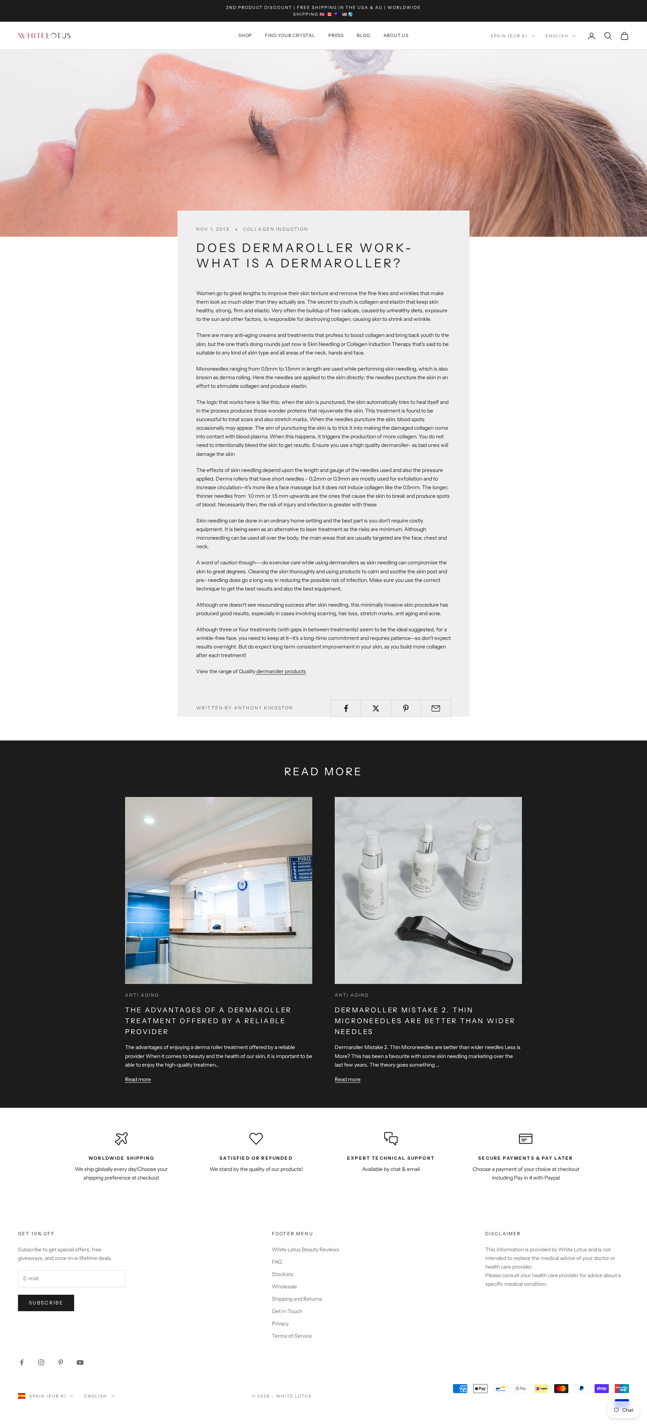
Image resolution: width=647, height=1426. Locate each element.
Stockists (283, 1274)
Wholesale (284, 1286)
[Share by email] (436, 708)
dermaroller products (280, 671)
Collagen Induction (276, 229)
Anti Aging (142, 995)
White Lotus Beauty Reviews (305, 1249)
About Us (395, 36)
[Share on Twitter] (376, 708)
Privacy (280, 1323)
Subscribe (46, 1303)
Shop (245, 36)
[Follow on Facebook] (21, 1362)
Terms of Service (292, 1336)
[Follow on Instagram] (41, 1362)
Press (336, 36)
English (557, 36)
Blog (363, 36)
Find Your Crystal (290, 36)
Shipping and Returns (297, 1298)
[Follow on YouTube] (80, 1362)
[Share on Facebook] (346, 708)
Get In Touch (287, 1311)
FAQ (277, 1261)
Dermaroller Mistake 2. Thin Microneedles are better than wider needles (425, 1021)
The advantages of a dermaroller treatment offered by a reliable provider (208, 1021)
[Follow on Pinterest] (60, 1362)
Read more (138, 1079)
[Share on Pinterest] (406, 708)
